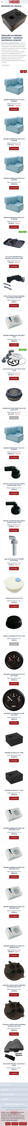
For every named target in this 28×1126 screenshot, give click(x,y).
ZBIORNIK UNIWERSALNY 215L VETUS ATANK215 (14, 179)
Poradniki (4, 1090)
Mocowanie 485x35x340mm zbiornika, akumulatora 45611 (14, 257)
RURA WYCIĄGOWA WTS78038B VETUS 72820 (14, 559)
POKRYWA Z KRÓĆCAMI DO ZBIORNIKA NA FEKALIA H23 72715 (14, 1025)
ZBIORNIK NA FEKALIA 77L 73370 (14, 790)
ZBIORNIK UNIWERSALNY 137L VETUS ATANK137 (14, 100)
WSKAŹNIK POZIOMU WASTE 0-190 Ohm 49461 (14, 714)
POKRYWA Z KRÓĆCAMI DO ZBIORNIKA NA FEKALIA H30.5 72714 (14, 986)
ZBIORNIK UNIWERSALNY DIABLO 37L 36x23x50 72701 (14, 946)
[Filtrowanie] (21, 71)
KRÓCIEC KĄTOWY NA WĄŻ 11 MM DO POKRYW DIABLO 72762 (14, 521)
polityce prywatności (12, 1120)
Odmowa (15, 1124)
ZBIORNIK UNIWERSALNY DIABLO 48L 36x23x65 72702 (14, 907)
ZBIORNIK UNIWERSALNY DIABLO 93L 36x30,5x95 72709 (14, 829)
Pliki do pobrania (7, 1094)
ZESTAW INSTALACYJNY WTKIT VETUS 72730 (14, 369)
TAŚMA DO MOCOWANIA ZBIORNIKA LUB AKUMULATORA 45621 (14, 296)
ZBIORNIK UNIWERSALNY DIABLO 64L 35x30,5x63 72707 (14, 868)
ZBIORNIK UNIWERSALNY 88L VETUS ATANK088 (14, 218)
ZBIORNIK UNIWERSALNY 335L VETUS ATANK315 (14, 139)
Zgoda (8, 1124)
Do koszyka (14, 109)
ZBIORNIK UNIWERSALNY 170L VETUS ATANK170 (14, 448)
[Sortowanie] (25, 71)
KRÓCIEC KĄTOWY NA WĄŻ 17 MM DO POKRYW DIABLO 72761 (14, 484)
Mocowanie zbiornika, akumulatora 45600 (14, 1064)
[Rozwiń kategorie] (2, 2)
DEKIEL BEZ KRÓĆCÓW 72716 (14, 598)
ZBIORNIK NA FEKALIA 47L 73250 (14, 753)
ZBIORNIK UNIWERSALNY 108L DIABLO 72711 (14, 336)
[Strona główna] (14, 2)
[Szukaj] (5, 2)
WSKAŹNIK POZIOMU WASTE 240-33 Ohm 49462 (14, 675)
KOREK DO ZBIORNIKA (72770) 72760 (14, 636)
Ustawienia (23, 1124)
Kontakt (4, 1099)
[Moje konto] (26, 2)
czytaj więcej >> (5, 65)
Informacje (5, 1085)
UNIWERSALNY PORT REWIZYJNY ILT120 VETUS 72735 (14, 409)
